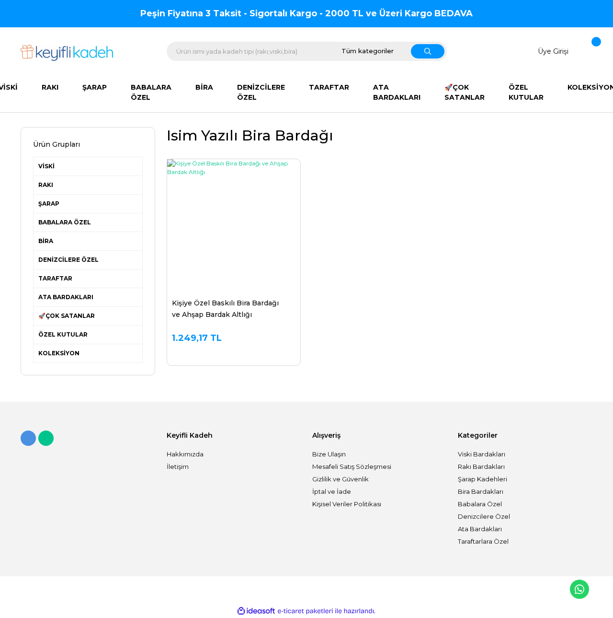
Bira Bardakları (480, 491)
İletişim (178, 466)
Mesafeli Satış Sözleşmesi (351, 466)
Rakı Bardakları (481, 466)
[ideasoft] (256, 611)
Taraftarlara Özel (483, 541)
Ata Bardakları (480, 529)
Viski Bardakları (481, 454)
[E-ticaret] (305, 611)
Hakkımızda (185, 454)
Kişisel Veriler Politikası (346, 504)
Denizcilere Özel (484, 516)
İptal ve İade (331, 491)
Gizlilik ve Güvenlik (340, 479)
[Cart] (590, 52)
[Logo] (67, 53)
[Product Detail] (233, 164)
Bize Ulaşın (329, 454)
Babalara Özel (480, 504)
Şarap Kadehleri (482, 479)
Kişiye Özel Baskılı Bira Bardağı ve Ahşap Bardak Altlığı (225, 309)
